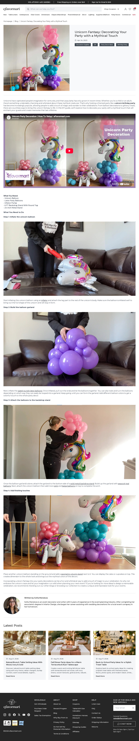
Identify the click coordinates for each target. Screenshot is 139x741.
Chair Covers (35, 15)
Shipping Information (100, 722)
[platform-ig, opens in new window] (4, 714)
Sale (134, 15)
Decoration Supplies (82, 44)
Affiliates (76, 732)
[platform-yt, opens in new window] (24, 714)
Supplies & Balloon (103, 15)
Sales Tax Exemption (42, 715)
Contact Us (96, 713)
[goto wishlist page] (130, 9)
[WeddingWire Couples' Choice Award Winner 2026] (14, 723)
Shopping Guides (79, 727)
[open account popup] (125, 9)
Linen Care (96, 704)
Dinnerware (45, 15)
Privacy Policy (58, 722)
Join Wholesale (40, 704)
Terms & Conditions (61, 734)
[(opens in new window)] (7, 723)
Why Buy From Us (60, 718)
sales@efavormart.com (122, 718)
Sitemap (76, 722)
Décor (84, 15)
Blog (16, 21)
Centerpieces (24, 15)
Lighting (91, 15)
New (5, 15)
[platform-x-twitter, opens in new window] (19, 714)
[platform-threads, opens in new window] (9, 714)
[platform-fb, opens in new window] (14, 714)
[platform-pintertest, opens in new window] (28, 714)
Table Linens (12, 15)
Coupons (76, 704)
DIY (95, 44)
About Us (57, 704)
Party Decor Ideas (107, 44)
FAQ (93, 709)
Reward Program (60, 709)
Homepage (7, 21)
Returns (95, 727)
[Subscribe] (133, 708)
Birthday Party (122, 44)
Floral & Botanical (74, 15)
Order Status (97, 718)
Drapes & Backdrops (59, 15)
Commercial (126, 15)
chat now (126, 724)
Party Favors (115, 15)
